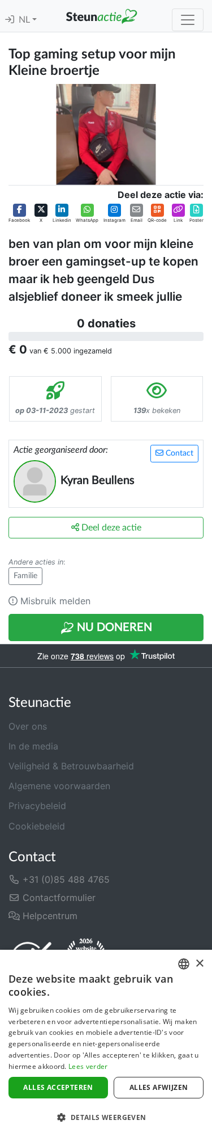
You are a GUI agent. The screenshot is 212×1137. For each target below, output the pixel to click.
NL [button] (25, 19)
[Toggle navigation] (188, 20)
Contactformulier (58, 897)
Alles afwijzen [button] (158, 1087)
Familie (25, 576)
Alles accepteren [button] (58, 1087)
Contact (178, 453)
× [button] (199, 963)
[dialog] (106, 1043)
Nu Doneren (113, 627)
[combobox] (183, 964)
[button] (19, 213)
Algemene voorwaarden (59, 785)
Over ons (27, 726)
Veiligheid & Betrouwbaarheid (71, 766)
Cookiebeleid (36, 826)
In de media (33, 746)
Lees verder (87, 1066)
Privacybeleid (37, 805)
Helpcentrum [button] (48, 915)
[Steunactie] (101, 16)
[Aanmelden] (9, 20)
